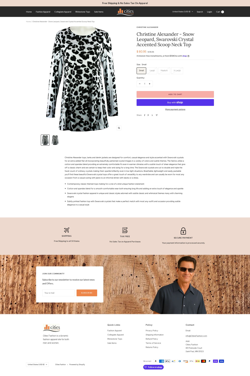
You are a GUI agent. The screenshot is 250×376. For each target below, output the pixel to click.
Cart (219, 11)
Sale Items (98, 11)
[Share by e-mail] (156, 115)
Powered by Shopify (77, 364)
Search (200, 11)
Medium (164, 70)
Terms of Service (153, 343)
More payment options (175, 109)
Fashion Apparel (43, 11)
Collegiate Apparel (62, 11)
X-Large (177, 70)
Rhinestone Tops (82, 11)
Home (29, 11)
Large (152, 70)
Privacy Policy (152, 330)
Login (209, 11)
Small (141, 70)
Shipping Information (155, 334)
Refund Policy (152, 339)
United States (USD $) (181, 11)
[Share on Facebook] (144, 115)
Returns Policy (152, 347)
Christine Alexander (147, 27)
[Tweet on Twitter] (152, 115)
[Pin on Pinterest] (148, 115)
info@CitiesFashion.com (196, 336)
